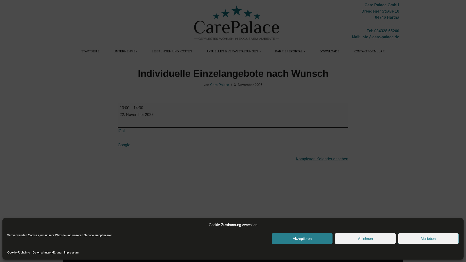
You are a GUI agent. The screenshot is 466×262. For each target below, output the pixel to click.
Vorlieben (428, 239)
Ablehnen (365, 239)
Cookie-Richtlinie (18, 252)
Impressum (71, 252)
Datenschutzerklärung (47, 252)
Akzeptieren (302, 239)
